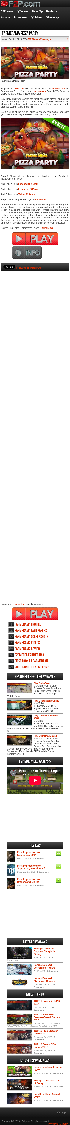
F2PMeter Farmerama (29, 655)
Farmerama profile (28, 624)
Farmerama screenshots (31, 636)
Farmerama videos (27, 642)
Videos (38, 17)
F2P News (7, 11)
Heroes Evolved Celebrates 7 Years (44, 966)
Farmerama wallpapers (31, 630)
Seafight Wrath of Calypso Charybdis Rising (44, 951)
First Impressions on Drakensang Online (29, 880)
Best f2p (37, 11)
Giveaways (53, 17)
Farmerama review (27, 648)
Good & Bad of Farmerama (32, 667)
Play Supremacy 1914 (45, 736)
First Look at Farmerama (32, 661)
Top (64, 1112)
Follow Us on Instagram (28, 268)
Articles (6, 17)
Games (24, 11)
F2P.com (19, 88)
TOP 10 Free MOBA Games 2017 (45, 1046)
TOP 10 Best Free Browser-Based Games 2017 (47, 1017)
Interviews (20, 17)
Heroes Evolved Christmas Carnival (45, 980)
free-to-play (40, 91)
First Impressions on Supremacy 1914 (29, 853)
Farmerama (58, 88)
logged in (19, 604)
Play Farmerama (35, 613)
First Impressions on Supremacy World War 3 (31, 867)
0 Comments (43, 872)
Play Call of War (42, 683)
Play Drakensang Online (46, 700)
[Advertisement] (35, 427)
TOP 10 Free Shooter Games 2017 (46, 1032)
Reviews (51, 11)
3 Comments (37, 858)
